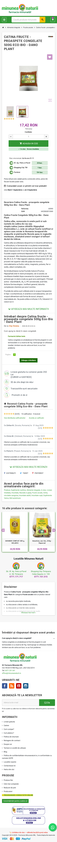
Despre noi (8, 744)
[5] (13, 119)
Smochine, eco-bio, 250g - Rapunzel (42, 542)
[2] (7, 119)
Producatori (8, 791)
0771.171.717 (16, 576)
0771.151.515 (40, 576)
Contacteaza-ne (10, 766)
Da (48, 702)
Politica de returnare (11, 737)
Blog (5, 752)
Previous (3, 530)
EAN (23, 211)
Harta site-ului (9, 769)
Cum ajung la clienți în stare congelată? (17, 638)
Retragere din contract (12, 740)
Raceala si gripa (25, 493)
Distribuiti (11, 473)
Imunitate (15, 493)
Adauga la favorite (49, 57)
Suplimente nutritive (18, 490)
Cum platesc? (9, 733)
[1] (5, 119)
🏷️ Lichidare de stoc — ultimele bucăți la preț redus (28, 832)
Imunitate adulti (25, 495)
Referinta (24, 209)
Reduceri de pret (10, 788)
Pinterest (38, 473)
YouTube (18, 686)
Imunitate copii (37, 495)
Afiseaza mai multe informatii (30, 309)
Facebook (4, 686)
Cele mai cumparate (11, 784)
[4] (11, 119)
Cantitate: (28, 132)
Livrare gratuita (9, 722)
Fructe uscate (37, 493)
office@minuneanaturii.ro (11, 673)
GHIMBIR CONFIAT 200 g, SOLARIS (15, 542)
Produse (7, 490)
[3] (9, 119)
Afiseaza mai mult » (28, 613)
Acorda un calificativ (36, 418)
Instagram (25, 686)
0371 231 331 (10, 670)
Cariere (6, 725)
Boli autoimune (15, 498)
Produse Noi (8, 780)
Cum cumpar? (9, 729)
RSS (11, 686)
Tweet (25, 473)
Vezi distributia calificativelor (14, 418)
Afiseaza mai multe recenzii (29, 466)
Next (54, 530)
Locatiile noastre (10, 762)
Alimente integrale (33, 490)
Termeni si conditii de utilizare (15, 748)
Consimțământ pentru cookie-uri (15, 801)
